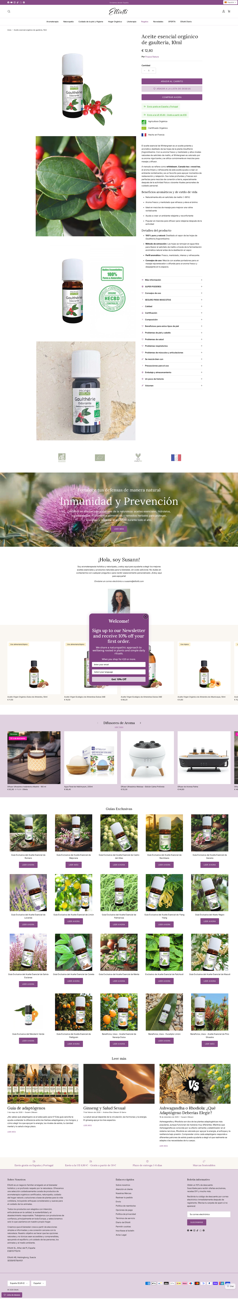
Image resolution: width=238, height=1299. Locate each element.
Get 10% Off (118, 679)
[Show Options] (143, 672)
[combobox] (118, 672)
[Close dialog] (145, 617)
